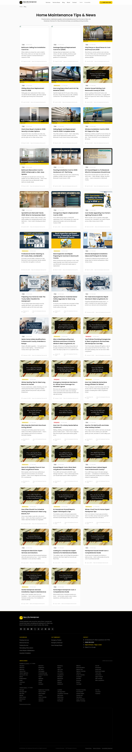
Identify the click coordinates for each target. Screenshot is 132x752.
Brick (21, 700)
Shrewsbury (98, 667)
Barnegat (22, 689)
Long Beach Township (62, 693)
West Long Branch (99, 680)
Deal (21, 684)
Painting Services (24, 645)
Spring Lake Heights (100, 671)
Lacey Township (42, 697)
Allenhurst (22, 667)
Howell (40, 682)
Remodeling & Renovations (26, 648)
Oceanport (79, 676)
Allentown (22, 669)
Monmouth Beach (80, 667)
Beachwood (22, 699)
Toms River (98, 691)
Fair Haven (41, 669)
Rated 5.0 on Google (90, 647)
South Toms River (80, 699)
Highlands (40, 678)
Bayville (21, 695)
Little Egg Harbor (61, 691)
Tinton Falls (98, 673)
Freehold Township (43, 674)
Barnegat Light (23, 691)
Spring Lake (98, 669)
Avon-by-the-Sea (24, 674)
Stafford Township (80, 700)
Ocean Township (80, 674)
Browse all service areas (25, 704)
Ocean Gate (60, 699)
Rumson (78, 682)
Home (21, 6)
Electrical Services (24, 642)
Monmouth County (25, 663)
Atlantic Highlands (24, 673)
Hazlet (39, 676)
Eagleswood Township (43, 689)
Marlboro (59, 680)
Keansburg (60, 665)
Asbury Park (22, 671)
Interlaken (40, 684)
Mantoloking (60, 697)
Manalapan (60, 676)
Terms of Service (97, 748)
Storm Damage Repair (56, 645)
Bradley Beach (23, 678)
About (68, 2)
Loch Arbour (60, 673)
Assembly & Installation (25, 653)
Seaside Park (79, 695)
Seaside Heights (80, 693)
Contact (74, 2)
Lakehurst (40, 699)
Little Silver (60, 671)
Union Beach (98, 674)
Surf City (97, 689)
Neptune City (79, 669)
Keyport (59, 667)
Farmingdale (41, 671)
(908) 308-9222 (89, 642)
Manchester (60, 695)
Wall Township (98, 678)
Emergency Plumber (56, 640)
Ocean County (23, 687)
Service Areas (56, 2)
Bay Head (22, 693)
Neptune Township (80, 671)
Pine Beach (60, 700)
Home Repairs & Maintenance (27, 650)
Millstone (78, 665)
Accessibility (87, 2)
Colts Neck (22, 682)
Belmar (21, 676)
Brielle (21, 680)
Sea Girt (97, 665)
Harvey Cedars (42, 691)
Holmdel (40, 680)
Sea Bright (78, 684)
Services (48, 2)
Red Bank (78, 678)
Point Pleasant (79, 691)
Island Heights (41, 693)
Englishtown (41, 667)
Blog (63, 2)
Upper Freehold (99, 676)
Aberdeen (22, 665)
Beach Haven (23, 697)
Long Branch (60, 674)
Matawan (59, 682)
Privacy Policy (88, 748)
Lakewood (40, 700)
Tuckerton (97, 693)
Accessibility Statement (107, 748)
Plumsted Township (81, 689)
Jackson (40, 695)
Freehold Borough (42, 673)
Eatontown (41, 665)
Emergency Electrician (56, 642)
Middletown (60, 684)
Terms (81, 2)
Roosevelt (78, 680)
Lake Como (60, 669)
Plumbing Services (24, 640)
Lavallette (59, 689)
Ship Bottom (79, 697)
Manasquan (60, 678)
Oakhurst (78, 673)
